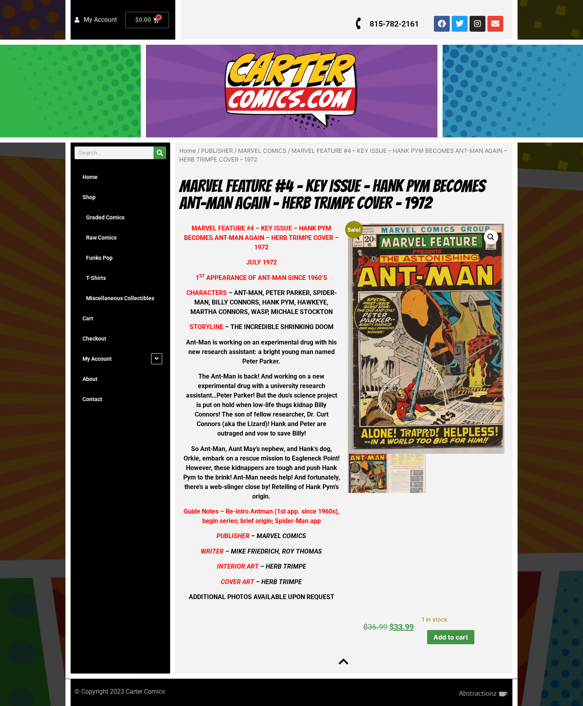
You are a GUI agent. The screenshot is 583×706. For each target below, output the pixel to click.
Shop (89, 197)
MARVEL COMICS (262, 150)
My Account (97, 359)
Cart (87, 318)
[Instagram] (477, 24)
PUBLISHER (217, 150)
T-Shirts (94, 278)
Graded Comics (103, 217)
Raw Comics (99, 237)
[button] (491, 237)
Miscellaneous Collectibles (118, 298)
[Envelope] (495, 24)
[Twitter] (460, 24)
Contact (92, 399)
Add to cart (450, 637)
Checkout (94, 338)
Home (90, 177)
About (90, 379)
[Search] (159, 153)
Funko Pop (97, 258)
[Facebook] (442, 24)
